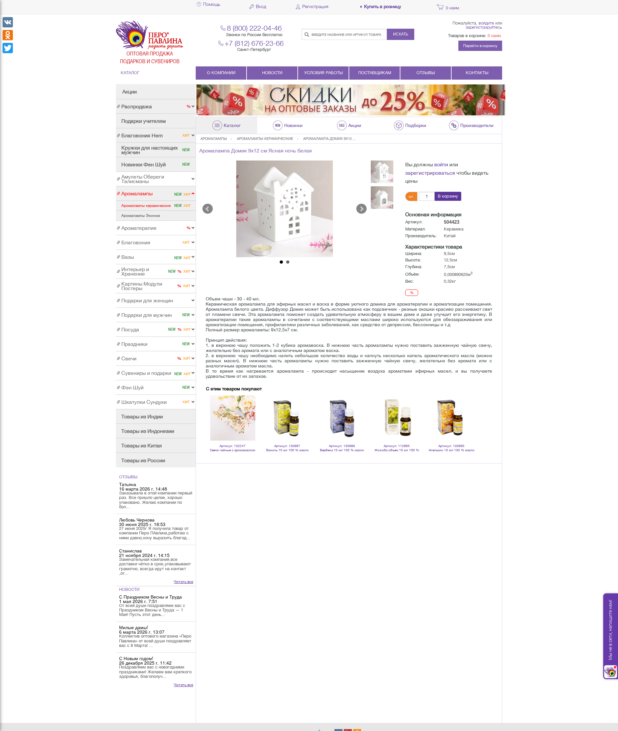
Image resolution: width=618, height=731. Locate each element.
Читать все (183, 582)
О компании (221, 72)
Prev (207, 209)
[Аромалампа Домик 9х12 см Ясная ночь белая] (284, 209)
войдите (486, 22)
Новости (272, 72)
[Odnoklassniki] (7, 35)
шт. (411, 196)
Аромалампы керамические (265, 139)
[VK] (7, 22)
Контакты (477, 72)
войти (441, 164)
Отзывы (426, 72)
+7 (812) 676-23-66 (254, 43)
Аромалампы (214, 139)
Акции (129, 91)
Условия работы (323, 72)
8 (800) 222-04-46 (254, 28)
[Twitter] (7, 48)
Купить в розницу (382, 6)
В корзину (448, 196)
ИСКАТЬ (400, 34)
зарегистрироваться (430, 173)
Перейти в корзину (480, 46)
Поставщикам (374, 72)
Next (361, 209)
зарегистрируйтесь (484, 27)
